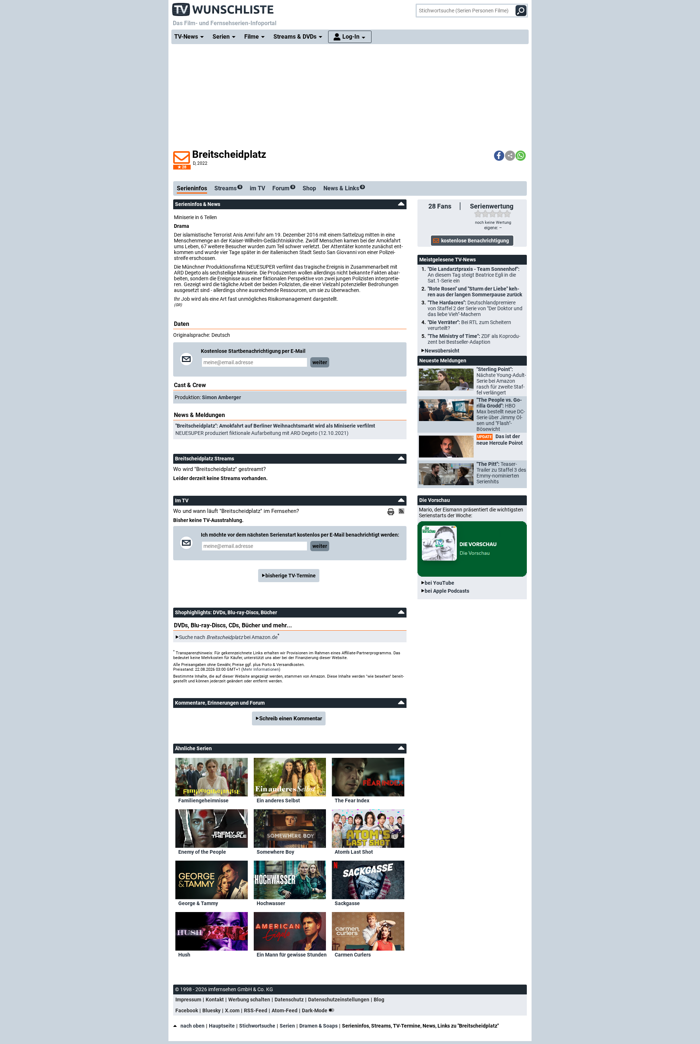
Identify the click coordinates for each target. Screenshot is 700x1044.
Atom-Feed (285, 1010)
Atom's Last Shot (354, 852)
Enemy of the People (202, 852)
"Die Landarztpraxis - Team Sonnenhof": (474, 275)
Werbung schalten (249, 999)
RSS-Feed (255, 1010)
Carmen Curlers (353, 955)
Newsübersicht (442, 351)
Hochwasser (271, 903)
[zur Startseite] (223, 7)
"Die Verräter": (469, 325)
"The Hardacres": (475, 308)
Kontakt (215, 999)
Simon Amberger (221, 397)
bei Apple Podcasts (447, 591)
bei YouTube (439, 583)
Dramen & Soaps (318, 1026)
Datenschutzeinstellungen (338, 999)
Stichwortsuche (257, 1026)
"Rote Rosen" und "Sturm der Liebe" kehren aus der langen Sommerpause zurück (475, 291)
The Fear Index (352, 800)
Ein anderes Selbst (278, 800)
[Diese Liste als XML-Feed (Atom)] (402, 511)
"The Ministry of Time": (474, 339)
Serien (287, 1026)
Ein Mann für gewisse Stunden (292, 955)
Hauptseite (222, 1026)
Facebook (186, 1010)
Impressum (188, 999)
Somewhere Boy (275, 852)
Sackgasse (347, 903)
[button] (499, 156)
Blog (379, 999)
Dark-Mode (315, 1010)
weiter (319, 362)
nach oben (192, 1026)
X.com (232, 1010)
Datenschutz (289, 999)
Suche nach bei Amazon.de (228, 637)
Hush (184, 955)
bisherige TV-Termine (290, 576)
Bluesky (211, 1010)
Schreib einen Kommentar (290, 718)
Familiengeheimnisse (203, 800)
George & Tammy (198, 903)
